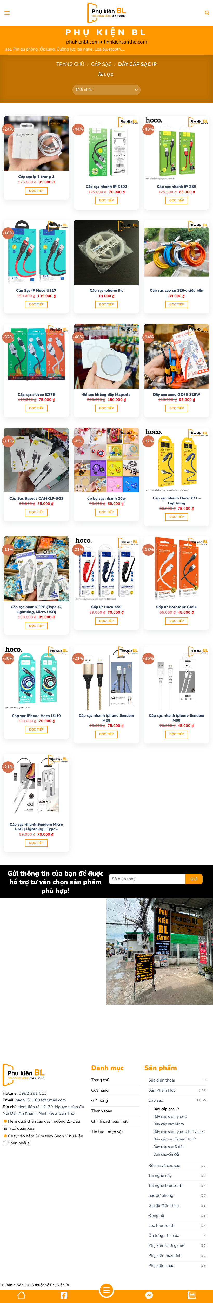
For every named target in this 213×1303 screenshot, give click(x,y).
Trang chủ (70, 64)
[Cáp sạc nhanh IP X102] (106, 148)
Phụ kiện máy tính (165, 1255)
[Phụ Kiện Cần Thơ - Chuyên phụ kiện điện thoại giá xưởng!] (106, 13)
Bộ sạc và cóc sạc (164, 1166)
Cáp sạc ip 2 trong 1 (36, 176)
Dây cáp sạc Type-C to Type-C (179, 1131)
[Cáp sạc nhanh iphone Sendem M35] (176, 677)
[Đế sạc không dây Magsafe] (106, 356)
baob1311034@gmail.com (40, 1100)
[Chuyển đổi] (205, 1100)
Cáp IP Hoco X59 (106, 607)
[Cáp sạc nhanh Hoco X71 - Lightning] (176, 460)
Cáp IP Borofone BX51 (176, 607)
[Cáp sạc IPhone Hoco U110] (36, 677)
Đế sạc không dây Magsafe (106, 394)
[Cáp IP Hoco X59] (106, 568)
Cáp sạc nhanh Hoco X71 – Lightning (177, 500)
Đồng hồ (156, 1216)
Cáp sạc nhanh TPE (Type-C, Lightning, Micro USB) (36, 609)
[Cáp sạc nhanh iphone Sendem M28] (106, 677)
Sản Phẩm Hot (161, 1090)
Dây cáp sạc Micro (168, 1124)
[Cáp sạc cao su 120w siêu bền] (176, 252)
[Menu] (7, 12)
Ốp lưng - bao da (163, 1235)
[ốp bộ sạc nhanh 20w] (106, 460)
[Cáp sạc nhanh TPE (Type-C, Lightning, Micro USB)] (36, 568)
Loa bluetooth (161, 1225)
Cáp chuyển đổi (166, 1154)
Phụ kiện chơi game (166, 1245)
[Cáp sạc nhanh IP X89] (176, 148)
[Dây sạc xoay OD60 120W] (176, 356)
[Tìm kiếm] (207, 13)
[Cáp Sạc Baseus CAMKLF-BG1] (36, 460)
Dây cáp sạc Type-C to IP (174, 1139)
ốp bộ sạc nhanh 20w (106, 498)
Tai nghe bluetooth (166, 1186)
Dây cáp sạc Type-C (170, 1116)
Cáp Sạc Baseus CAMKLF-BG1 (36, 498)
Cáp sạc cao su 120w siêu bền (176, 290)
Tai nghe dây (160, 1175)
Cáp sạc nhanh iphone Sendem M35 (176, 718)
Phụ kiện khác (161, 1266)
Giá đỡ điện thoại (164, 1205)
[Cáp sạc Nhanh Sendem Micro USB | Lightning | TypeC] (36, 786)
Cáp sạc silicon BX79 (36, 394)
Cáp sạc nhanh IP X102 (106, 186)
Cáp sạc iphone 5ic (106, 290)
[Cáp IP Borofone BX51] (176, 568)
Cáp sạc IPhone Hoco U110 (36, 715)
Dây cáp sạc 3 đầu (168, 1146)
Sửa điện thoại (161, 1080)
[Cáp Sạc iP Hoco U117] (36, 252)
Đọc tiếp (36, 191)
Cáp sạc (101, 64)
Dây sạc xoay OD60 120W (176, 394)
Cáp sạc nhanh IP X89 (176, 186)
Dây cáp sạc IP (166, 1109)
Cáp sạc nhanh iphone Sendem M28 (106, 718)
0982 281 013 (32, 1093)
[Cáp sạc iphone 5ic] (106, 252)
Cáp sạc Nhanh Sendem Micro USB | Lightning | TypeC (36, 827)
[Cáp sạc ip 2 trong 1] (36, 143)
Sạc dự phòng (160, 1195)
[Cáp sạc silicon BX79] (36, 356)
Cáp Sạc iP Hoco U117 (36, 290)
